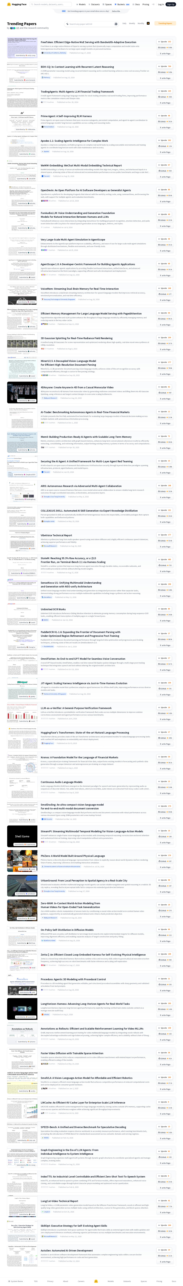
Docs (137, 4)
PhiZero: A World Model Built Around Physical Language (73, 855)
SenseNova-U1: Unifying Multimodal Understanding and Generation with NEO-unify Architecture (71, 584)
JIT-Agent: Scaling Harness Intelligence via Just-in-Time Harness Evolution (84, 683)
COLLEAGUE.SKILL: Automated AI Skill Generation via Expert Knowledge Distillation (89, 510)
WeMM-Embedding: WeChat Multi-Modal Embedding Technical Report (81, 165)
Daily (124, 23)
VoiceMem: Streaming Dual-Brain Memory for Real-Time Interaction (80, 288)
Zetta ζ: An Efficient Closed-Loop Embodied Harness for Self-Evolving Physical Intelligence (93, 954)
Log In (161, 4)
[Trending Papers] (148, 23)
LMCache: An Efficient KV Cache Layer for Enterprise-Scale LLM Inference (83, 1102)
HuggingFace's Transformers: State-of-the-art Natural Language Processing (85, 732)
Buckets (123, 4)
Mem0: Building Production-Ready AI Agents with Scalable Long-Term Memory (86, 436)
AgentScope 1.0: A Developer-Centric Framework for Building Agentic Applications (88, 264)
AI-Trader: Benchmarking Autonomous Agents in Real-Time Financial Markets (85, 412)
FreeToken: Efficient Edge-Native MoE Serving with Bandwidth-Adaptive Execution (88, 42)
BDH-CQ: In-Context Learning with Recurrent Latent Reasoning (77, 66)
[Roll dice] (116, 24)
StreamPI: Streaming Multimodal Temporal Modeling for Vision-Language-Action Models (92, 831)
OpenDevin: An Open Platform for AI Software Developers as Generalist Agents (86, 190)
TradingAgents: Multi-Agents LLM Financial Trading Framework (77, 91)
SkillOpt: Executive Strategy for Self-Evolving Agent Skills (74, 1225)
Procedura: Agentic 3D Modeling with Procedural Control (73, 979)
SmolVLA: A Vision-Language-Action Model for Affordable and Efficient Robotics (86, 1078)
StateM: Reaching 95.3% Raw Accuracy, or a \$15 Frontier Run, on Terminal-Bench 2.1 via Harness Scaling (73, 560)
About (65, 1281)
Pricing (145, 4)
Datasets (95, 4)
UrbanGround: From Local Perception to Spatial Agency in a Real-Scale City (84, 880)
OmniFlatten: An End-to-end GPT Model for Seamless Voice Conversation (83, 658)
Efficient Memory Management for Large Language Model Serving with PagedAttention (91, 313)
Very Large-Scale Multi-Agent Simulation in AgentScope (73, 239)
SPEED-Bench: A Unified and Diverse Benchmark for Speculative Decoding (83, 1127)
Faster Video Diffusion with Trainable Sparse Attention (72, 1053)
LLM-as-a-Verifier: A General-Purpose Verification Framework (76, 708)
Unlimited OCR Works (53, 609)
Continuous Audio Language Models (61, 782)
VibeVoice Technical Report (56, 535)
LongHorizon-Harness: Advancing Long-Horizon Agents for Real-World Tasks (85, 1003)
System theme (17, 1281)
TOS (36, 1281)
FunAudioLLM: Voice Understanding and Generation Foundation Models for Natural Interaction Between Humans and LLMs (78, 214)
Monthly (141, 23)
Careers (81, 1281)
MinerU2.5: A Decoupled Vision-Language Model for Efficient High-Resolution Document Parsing (68, 362)
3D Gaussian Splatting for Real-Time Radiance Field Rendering (77, 338)
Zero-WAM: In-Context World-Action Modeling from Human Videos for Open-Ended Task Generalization (70, 905)
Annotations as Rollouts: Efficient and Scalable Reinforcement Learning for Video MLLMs (92, 1028)
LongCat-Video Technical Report (59, 1201)
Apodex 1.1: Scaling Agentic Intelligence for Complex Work (74, 140)
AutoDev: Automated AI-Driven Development (67, 1250)
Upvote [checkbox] (166, 41)
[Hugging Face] (96, 1281)
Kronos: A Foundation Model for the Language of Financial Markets (79, 757)
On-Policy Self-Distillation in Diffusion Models (67, 929)
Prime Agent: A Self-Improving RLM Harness (66, 116)
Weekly (132, 23)
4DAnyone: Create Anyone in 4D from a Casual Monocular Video (77, 387)
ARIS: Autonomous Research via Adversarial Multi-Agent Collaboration (81, 486)
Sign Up (170, 4)
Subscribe (116, 11)
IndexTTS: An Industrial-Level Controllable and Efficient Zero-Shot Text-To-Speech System (93, 1176)
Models (82, 4)
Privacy (50, 1281)
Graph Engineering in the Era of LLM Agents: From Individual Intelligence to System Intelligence (69, 1151)
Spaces (108, 4)
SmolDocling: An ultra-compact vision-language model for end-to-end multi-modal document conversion (72, 806)
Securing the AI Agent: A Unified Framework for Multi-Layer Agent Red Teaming (87, 461)
